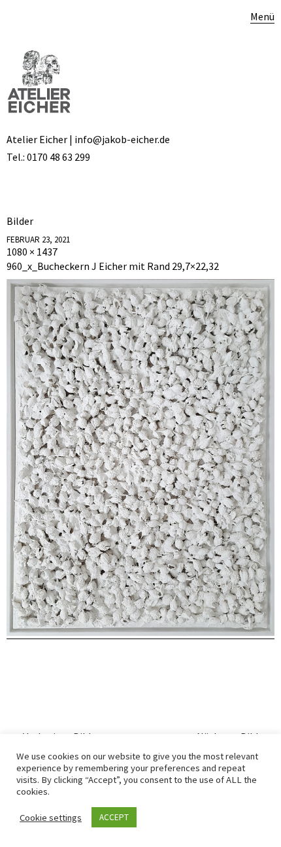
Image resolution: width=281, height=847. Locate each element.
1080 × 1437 (32, 251)
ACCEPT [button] (114, 817)
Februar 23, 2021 (38, 239)
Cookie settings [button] (51, 817)
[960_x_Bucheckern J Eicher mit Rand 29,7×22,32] (140, 632)
